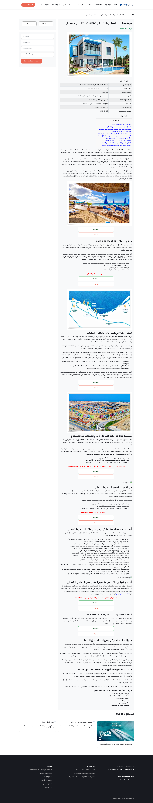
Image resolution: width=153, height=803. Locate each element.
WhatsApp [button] (96, 229)
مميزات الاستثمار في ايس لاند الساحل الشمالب (117, 140)
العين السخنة (56, 4)
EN (41, 4)
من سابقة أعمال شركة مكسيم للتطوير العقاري (116, 145)
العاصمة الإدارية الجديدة (95, 4)
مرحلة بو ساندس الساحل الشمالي (121, 131)
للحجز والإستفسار (28, 4)
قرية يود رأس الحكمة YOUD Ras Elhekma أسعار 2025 (116, 744)
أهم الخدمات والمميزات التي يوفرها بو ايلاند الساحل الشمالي (114, 133)
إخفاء (110, 120)
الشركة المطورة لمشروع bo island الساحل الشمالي (116, 143)
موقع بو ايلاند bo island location (121, 124)
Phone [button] (96, 234)
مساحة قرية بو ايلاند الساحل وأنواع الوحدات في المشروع (115, 129)
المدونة (47, 4)
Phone (29, 24)
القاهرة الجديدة (80, 4)
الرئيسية (131, 15)
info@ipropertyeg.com (115, 769)
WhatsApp (45, 24)
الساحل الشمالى (68, 4)
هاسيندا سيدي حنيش (122, 594)
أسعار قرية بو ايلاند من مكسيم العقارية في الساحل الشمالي (114, 136)
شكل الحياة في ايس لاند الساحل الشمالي (119, 127)
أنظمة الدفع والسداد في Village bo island (118, 138)
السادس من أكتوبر (111, 4)
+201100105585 (129, 769)
